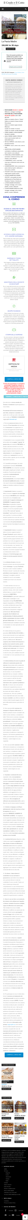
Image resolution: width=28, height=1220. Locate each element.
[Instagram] (15, 1210)
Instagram (21, 1210)
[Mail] (5, 1215)
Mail (10, 1215)
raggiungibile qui (11, 1024)
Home (3, 12)
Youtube (18, 1215)
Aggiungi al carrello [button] (6, 1088)
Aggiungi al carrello (11, 48)
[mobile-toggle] (2, 9)
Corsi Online (8, 12)
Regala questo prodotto (15, 66)
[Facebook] (5, 1210)
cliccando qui (13, 419)
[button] (26, 9)
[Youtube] (13, 1215)
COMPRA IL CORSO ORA (14, 379)
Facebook (11, 1210)
